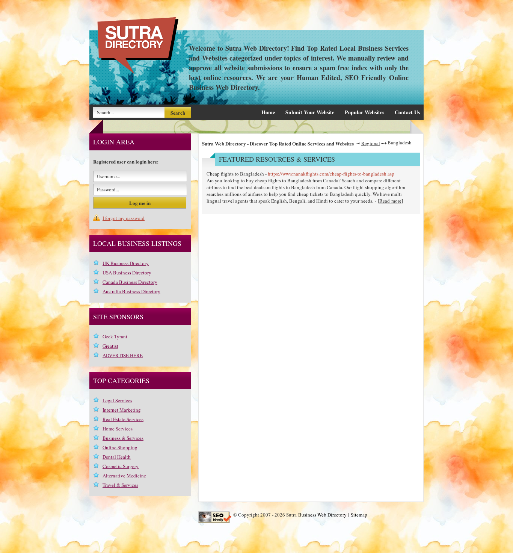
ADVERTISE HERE (123, 355)
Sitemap (359, 514)
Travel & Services (120, 485)
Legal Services (117, 400)
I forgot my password (124, 218)
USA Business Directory (127, 272)
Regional (370, 143)
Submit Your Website (309, 112)
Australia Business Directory (131, 291)
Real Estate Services (123, 419)
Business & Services (123, 438)
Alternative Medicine (124, 475)
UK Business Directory (126, 263)
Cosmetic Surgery (121, 466)
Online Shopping (120, 447)
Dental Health (117, 456)
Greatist (110, 345)
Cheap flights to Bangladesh (235, 173)
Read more (390, 200)
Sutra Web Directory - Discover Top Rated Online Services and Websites (278, 143)
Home (268, 112)
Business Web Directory (322, 514)
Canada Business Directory (130, 282)
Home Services (118, 428)
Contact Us (407, 112)
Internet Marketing (122, 409)
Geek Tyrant (115, 336)
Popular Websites (364, 112)
